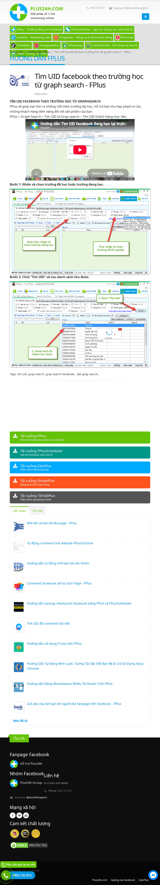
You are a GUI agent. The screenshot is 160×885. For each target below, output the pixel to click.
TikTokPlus (24, 45)
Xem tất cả (20, 720)
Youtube (26, 815)
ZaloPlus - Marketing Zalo (33, 37)
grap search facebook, (61, 374)
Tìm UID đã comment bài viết (48, 623)
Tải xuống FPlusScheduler (41, 452)
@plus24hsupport (136, 8)
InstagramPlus (49, 45)
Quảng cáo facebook (123, 880)
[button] (153, 875)
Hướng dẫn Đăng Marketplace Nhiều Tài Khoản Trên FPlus (70, 684)
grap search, (37, 374)
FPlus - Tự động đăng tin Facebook (39, 29)
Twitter (19, 815)
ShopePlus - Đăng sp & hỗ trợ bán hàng (86, 37)
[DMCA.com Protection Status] (29, 845)
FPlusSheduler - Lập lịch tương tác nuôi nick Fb (102, 29)
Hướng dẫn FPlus (39, 52)
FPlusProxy (76, 45)
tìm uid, (22, 374)
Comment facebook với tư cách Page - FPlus (59, 583)
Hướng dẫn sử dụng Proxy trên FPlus (54, 643)
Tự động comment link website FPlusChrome (60, 543)
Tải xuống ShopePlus (37, 482)
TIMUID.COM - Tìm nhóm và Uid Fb (115, 45)
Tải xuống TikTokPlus (37, 497)
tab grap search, (88, 374)
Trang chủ (16, 52)
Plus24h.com (99, 880)
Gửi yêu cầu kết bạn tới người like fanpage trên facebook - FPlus (74, 704)
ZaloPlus (144, 880)
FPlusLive (127, 37)
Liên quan (19, 511)
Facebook (13, 815)
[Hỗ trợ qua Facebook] (153, 875)
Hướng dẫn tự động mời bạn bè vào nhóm (58, 563)
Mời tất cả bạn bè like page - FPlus (52, 523)
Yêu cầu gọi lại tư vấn (20, 864)
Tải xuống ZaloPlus (36, 467)
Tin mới (37, 511)
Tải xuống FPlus (42, 437)
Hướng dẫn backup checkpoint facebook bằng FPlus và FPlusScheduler (79, 603)
